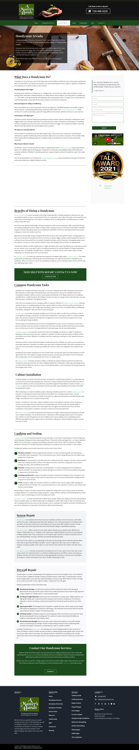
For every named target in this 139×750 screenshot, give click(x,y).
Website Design (18, 747)
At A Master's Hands (20, 499)
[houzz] (114, 704)
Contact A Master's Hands (50, 158)
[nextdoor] (111, 703)
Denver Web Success (37, 747)
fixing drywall (39, 42)
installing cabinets (49, 42)
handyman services (65, 148)
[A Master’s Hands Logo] (26, 2)
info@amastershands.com (106, 699)
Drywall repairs (20, 313)
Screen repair (21, 520)
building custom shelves (71, 303)
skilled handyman (22, 40)
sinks (15, 98)
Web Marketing (27, 747)
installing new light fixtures (69, 109)
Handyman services (23, 530)
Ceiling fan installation (22, 332)
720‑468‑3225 (102, 696)
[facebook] (95, 704)
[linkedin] (105, 704)
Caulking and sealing (20, 438)
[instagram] (99, 704)
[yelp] (108, 704)
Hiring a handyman (20, 215)
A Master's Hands (21, 256)
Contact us (66, 663)
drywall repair (36, 629)
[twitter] (102, 704)
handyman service (77, 392)
